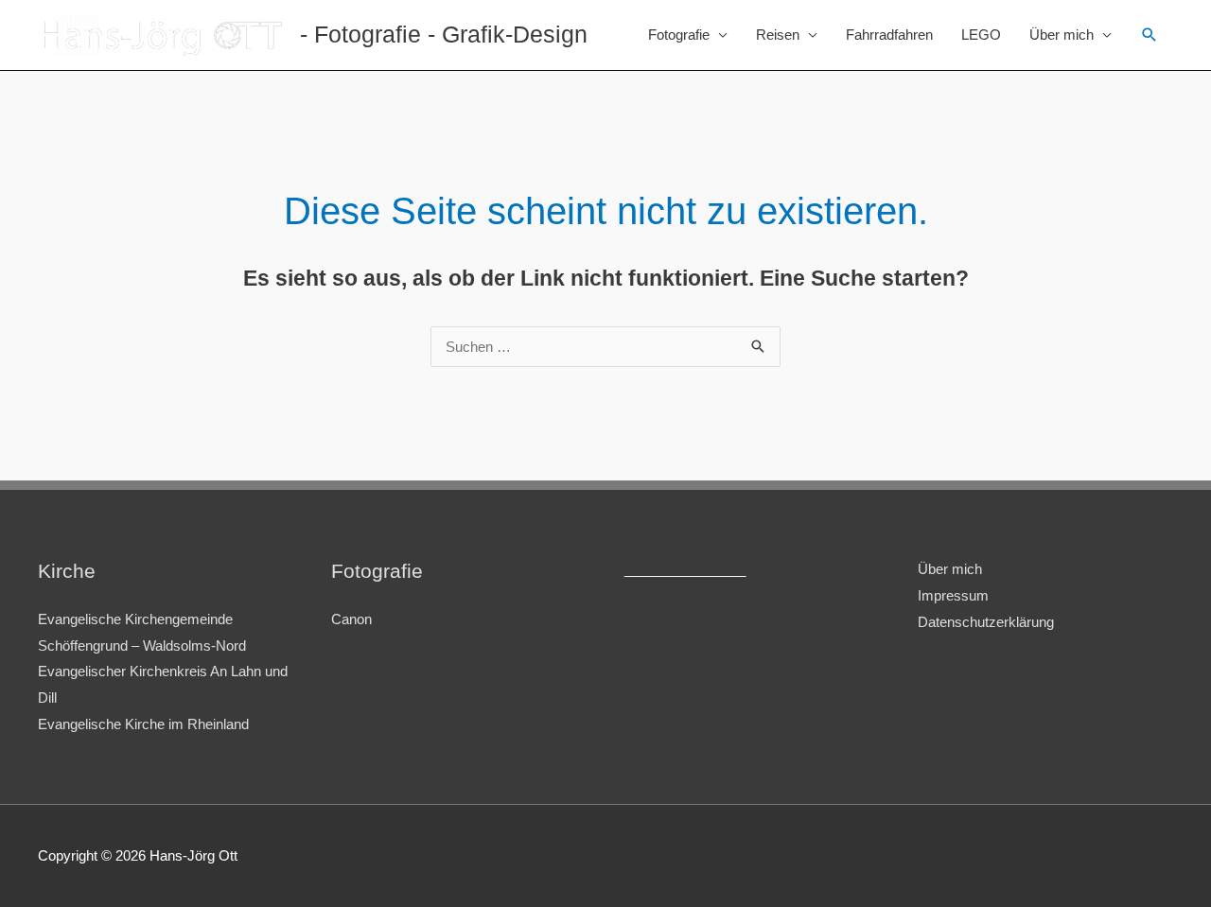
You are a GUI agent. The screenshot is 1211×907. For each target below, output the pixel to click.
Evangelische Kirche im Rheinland (143, 724)
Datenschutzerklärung (986, 622)
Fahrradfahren (889, 34)
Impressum (953, 595)
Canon (351, 619)
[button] (1149, 35)
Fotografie (679, 34)
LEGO (981, 34)
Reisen (777, 34)
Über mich (1061, 34)
